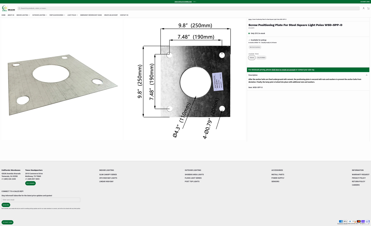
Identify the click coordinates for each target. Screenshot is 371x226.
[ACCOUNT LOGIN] (363, 8)
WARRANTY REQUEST (360, 175)
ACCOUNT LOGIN (364, 1)
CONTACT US (124, 15)
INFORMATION (358, 170)
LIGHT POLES (72, 15)
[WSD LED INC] (8, 8)
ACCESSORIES (277, 170)
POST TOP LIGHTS (192, 181)
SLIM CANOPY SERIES (108, 175)
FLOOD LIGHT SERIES (193, 178)
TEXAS (252, 57)
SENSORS (275, 181)
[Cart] (367, 8)
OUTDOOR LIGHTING (38, 15)
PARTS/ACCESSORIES (56, 15)
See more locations (255, 47)
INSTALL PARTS (277, 175)
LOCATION (253, 54)
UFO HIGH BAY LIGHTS (108, 178)
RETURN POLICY (358, 181)
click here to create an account (283, 70)
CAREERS (356, 185)
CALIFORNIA (261, 57)
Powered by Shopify (342, 223)
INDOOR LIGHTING (22, 15)
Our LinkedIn (30, 183)
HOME (3, 15)
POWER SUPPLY (277, 178)
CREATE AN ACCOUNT (111, 15)
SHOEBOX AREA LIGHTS (194, 175)
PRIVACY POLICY (359, 178)
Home (249, 19)
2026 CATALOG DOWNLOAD (183, 2)
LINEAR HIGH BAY (106, 181)
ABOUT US (11, 15)
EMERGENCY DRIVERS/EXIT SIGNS (91, 15)
